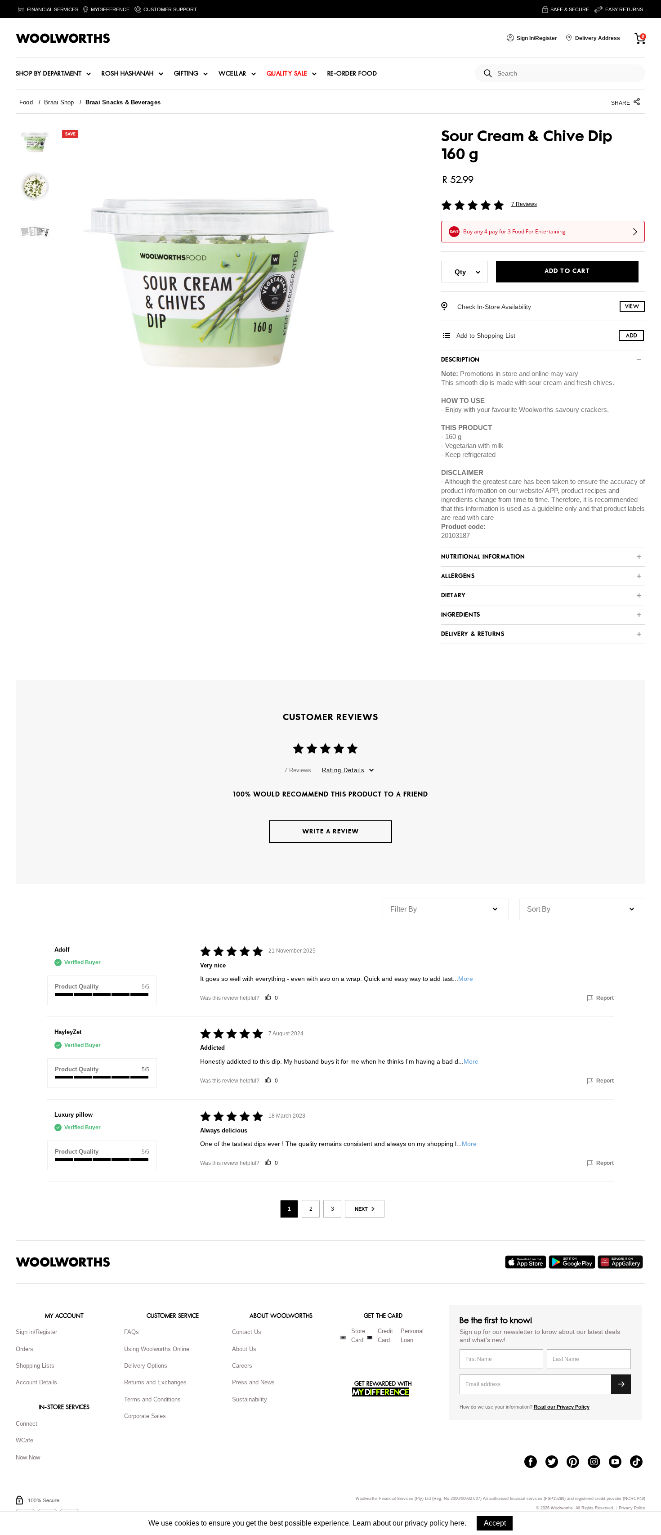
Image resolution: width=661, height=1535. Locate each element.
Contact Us (246, 1332)
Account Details (36, 1382)
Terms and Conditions (152, 1399)
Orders (24, 1349)
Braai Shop (59, 102)
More (465, 978)
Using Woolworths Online (156, 1349)
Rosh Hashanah (128, 74)
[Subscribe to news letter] (621, 1384)
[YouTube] (619, 1462)
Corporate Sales (145, 1416)
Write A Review (330, 831)
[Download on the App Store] (527, 1262)
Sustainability (249, 1399)
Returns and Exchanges (155, 1382)
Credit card (385, 1336)
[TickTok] (640, 1462)
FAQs (131, 1332)
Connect (26, 1423)
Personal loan (412, 1336)
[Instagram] (598, 1462)
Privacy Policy (632, 1508)
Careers (242, 1365)
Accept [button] (495, 1523)
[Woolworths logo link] (63, 38)
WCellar (232, 74)
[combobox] (567, 73)
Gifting (186, 74)
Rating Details (343, 770)
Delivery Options (145, 1365)
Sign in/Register (36, 1332)
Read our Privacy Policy (562, 1407)
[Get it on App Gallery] (621, 1262)
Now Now (28, 1457)
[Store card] (343, 1337)
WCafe (24, 1440)
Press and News (253, 1382)
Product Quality (76, 986)
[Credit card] (369, 1337)
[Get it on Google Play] (573, 1262)
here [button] (457, 1523)
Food (26, 102)
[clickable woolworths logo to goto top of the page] (63, 1262)
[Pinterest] (577, 1462)
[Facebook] (534, 1462)
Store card (358, 1336)
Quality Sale (287, 74)
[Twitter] (556, 1462)
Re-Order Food (352, 74)
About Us (244, 1349)
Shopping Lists (35, 1365)
